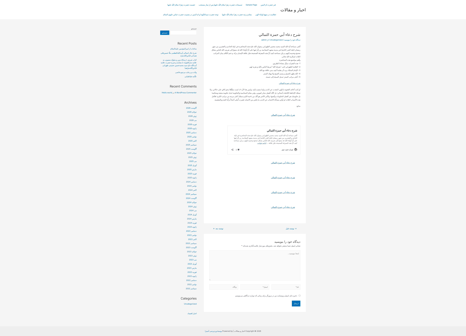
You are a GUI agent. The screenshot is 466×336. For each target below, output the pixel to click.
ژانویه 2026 (192, 128)
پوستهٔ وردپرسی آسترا (213, 331)
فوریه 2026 (192, 124)
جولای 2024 (192, 202)
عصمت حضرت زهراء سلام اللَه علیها (181, 5)
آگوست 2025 (191, 149)
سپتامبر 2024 (191, 194)
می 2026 (193, 120)
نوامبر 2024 (192, 186)
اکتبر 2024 (192, 190)
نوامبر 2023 (192, 235)
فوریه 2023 (192, 272)
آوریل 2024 (192, 214)
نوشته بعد (218, 229)
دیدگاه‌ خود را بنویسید (292, 40)
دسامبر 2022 (191, 280)
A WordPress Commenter (186, 92)
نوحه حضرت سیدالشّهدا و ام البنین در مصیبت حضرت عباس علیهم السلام (190, 14)
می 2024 (193, 210)
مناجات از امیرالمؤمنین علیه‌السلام (183, 49)
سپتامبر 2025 (191, 145)
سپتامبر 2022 (191, 288)
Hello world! (167, 92)
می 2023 (193, 260)
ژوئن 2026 (192, 116)
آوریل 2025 (192, 165)
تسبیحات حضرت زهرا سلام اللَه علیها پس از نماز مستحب (220, 5)
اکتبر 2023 (192, 239)
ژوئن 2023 (192, 256)
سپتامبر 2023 (191, 243)
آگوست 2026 (191, 108)
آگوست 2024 (191, 198)
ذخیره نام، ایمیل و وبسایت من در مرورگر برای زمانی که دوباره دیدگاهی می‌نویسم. (266, 296)
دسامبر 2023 (191, 231)
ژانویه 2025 (192, 177)
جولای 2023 (192, 251)
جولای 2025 (192, 153)
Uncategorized (276, 40)
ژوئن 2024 (192, 206)
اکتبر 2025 (192, 141)
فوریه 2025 (192, 173)
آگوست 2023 (191, 247)
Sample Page (251, 5)
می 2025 (193, 161)
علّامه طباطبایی (191, 76)
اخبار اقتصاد (192, 313)
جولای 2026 (192, 112)
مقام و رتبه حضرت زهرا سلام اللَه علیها (237, 14)
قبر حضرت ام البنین (268, 5)
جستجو (194, 28)
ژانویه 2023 (192, 276)
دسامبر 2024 (191, 182)
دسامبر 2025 (191, 132)
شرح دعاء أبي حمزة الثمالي (289, 83)
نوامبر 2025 (192, 136)
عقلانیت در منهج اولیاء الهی (265, 14)
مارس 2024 (192, 219)
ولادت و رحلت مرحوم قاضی (186, 72)
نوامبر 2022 (192, 284)
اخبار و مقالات (293, 9)
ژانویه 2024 (192, 227)
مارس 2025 (192, 169)
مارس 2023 (192, 268)
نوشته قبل (291, 229)
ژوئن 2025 (192, 157)
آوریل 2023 (192, 264)
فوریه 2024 (192, 223)
